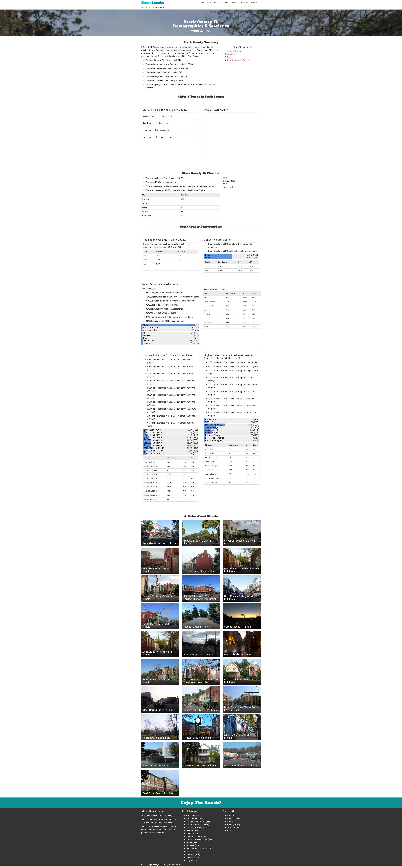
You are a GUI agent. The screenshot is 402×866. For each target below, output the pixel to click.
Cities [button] (202, 3)
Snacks (152, 3)
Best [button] (209, 3)
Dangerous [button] (244, 3)
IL (150, 7)
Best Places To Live (195, 824)
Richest (189, 857)
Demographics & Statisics (239, 60)
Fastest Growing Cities (196, 839)
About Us (254, 3)
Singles (189, 860)
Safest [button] (216, 3)
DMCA (230, 830)
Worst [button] (234, 3)
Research (190, 851)
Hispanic (190, 845)
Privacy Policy (233, 824)
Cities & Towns (234, 51)
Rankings (190, 854)
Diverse (189, 830)
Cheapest (190, 815)
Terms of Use (233, 827)
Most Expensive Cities (196, 848)
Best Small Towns (194, 827)
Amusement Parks (194, 818)
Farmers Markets (194, 836)
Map (229, 57)
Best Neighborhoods (196, 821)
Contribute (232, 821)
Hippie (189, 842)
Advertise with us (235, 818)
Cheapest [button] (225, 3)
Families (190, 833)
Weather (231, 54)
